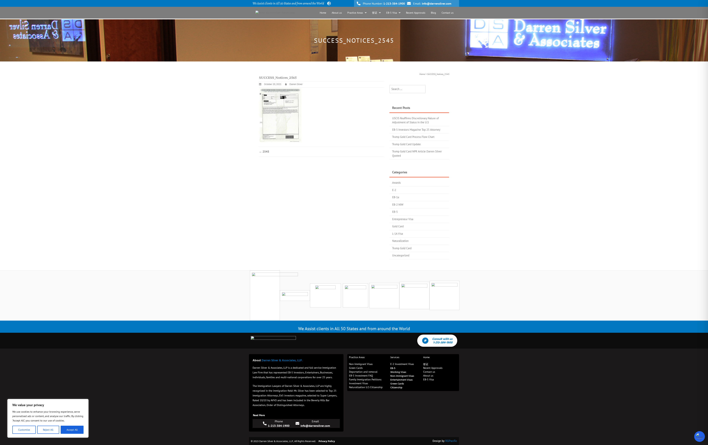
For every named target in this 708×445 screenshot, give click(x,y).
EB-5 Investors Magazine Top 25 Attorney (416, 129)
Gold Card (398, 226)
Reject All (48, 429)
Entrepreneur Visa (402, 219)
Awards (396, 182)
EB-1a (395, 197)
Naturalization (400, 241)
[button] (357, 13)
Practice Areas (355, 12)
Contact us (448, 12)
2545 (264, 151)
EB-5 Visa (391, 12)
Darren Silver (296, 84)
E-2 (394, 190)
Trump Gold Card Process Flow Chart (413, 137)
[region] (47, 418)
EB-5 (395, 211)
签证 (374, 12)
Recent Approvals (415, 12)
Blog (433, 12)
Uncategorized (400, 255)
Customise (24, 429)
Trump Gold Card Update (406, 144)
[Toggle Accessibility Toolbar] (699, 436)
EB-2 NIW (397, 204)
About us (337, 12)
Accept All (72, 429)
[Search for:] (407, 89)
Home (323, 12)
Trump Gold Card (402, 248)
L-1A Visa (397, 233)
